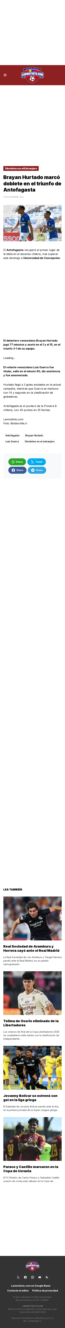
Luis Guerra (12, 441)
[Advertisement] (32, 32)
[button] (5, 75)
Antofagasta (12, 435)
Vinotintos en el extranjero (40, 441)
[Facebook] (25, 1277)
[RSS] (47, 1277)
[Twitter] (18, 1277)
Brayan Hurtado (34, 435)
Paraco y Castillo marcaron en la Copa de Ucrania (30, 1169)
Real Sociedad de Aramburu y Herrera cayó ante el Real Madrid (31, 948)
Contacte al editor (18, 1290)
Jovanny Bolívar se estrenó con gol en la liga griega (30, 1098)
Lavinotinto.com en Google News (30, 1285)
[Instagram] (32, 1277)
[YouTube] (39, 1277)
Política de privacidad (45, 1290)
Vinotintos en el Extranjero (21, 168)
